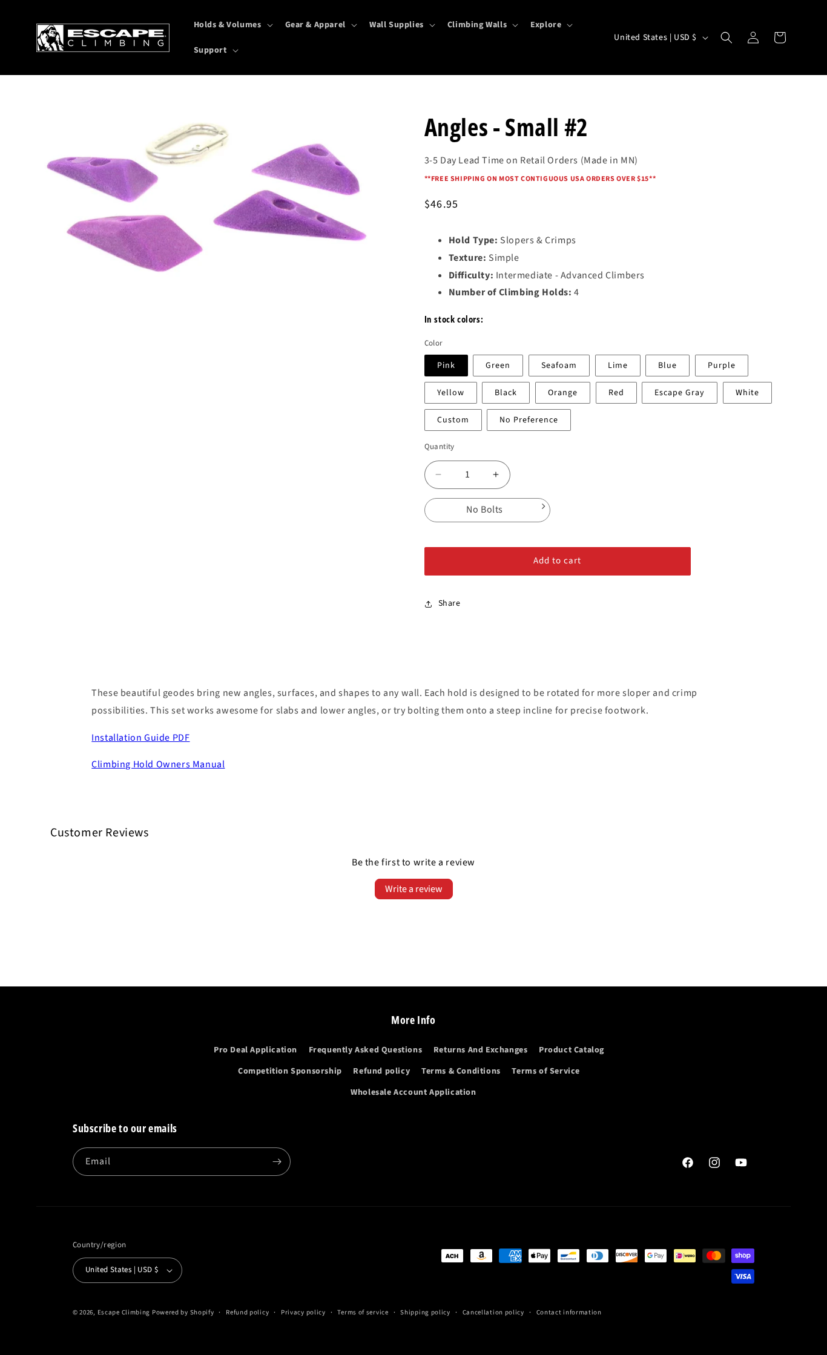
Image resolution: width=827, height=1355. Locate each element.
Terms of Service (546, 1071)
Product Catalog (571, 1050)
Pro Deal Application (255, 1050)
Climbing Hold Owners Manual (158, 764)
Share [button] (449, 603)
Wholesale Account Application (413, 1092)
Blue (667, 365)
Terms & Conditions (461, 1071)
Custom (453, 420)
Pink (446, 365)
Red (616, 393)
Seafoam (559, 365)
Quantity (439, 446)
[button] (232, 25)
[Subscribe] (276, 1161)
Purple (722, 365)
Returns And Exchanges (480, 1050)
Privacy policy (303, 1312)
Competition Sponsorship (290, 1071)
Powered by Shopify (183, 1312)
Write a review (414, 889)
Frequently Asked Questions (366, 1050)
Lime (618, 365)
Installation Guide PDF (140, 737)
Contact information (569, 1312)
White (747, 393)
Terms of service (362, 1312)
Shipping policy (425, 1312)
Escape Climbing (124, 1312)
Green (498, 365)
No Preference (528, 420)
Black (506, 393)
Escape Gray (679, 393)
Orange (563, 393)
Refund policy (381, 1071)
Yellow (450, 393)
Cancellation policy (493, 1312)
